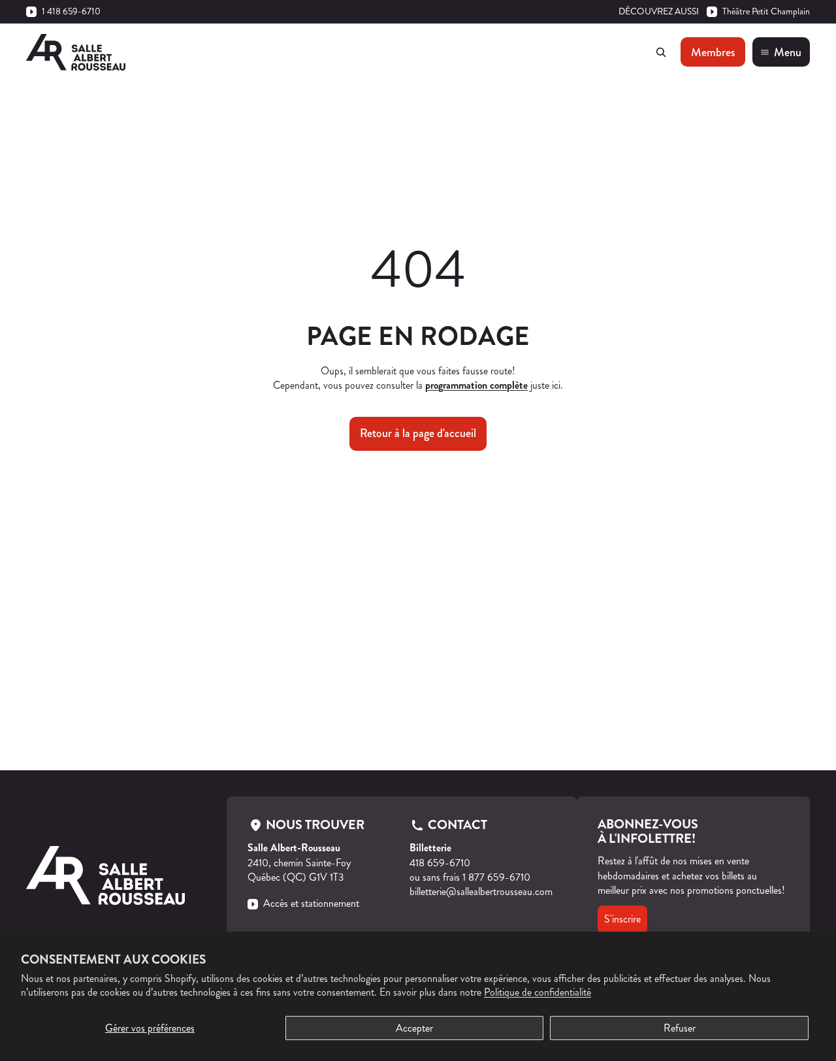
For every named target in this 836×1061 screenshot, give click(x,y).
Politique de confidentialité (537, 992)
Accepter (414, 1028)
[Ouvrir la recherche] (661, 52)
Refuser (680, 1028)
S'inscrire (622, 918)
